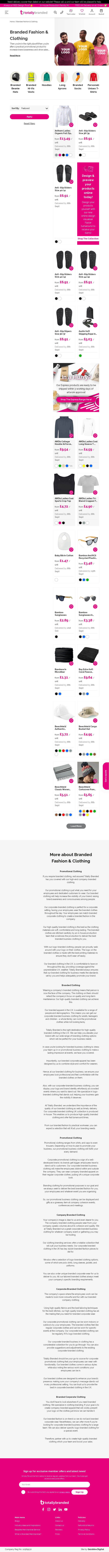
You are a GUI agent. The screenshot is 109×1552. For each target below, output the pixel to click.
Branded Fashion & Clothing (26, 22)
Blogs (17, 1521)
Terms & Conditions (86, 1534)
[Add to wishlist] (71, 125)
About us (59, 1521)
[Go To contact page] (61, 12)
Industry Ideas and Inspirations (27, 1525)
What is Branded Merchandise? (28, 1534)
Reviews (58, 1530)
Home (12, 22)
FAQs (57, 1534)
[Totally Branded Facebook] (43, 1509)
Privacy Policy (84, 1530)
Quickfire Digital (96, 1549)
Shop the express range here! (76, 399)
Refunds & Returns (86, 1525)
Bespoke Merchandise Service (27, 1530)
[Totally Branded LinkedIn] (60, 1509)
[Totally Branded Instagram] (48, 1509)
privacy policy (64, 1492)
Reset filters (29, 123)
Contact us (59, 1525)
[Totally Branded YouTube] (65, 1509)
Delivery (81, 1521)
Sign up (79, 1492)
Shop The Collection (88, 239)
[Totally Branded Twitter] (54, 1509)
